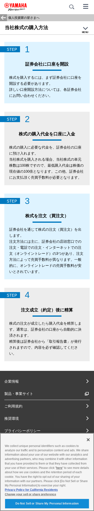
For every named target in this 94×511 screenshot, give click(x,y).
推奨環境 (11, 418)
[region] (47, 472)
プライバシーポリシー (22, 431)
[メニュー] (86, 6)
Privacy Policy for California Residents (31, 489)
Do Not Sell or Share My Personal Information (47, 503)
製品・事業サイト (18, 394)
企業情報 (11, 381)
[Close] (88, 439)
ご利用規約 (13, 406)
